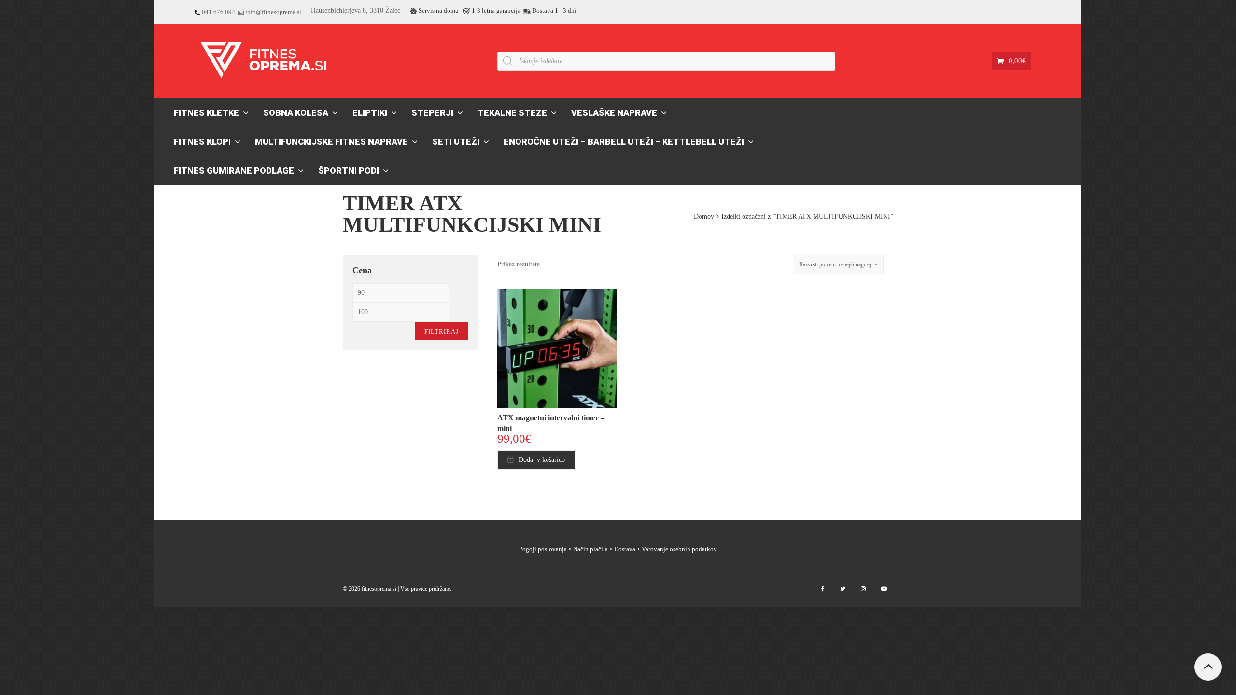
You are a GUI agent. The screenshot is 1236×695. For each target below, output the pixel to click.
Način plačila (590, 549)
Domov (704, 216)
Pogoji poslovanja (543, 549)
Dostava (624, 549)
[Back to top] (1208, 667)
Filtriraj (441, 331)
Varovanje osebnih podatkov (679, 549)
